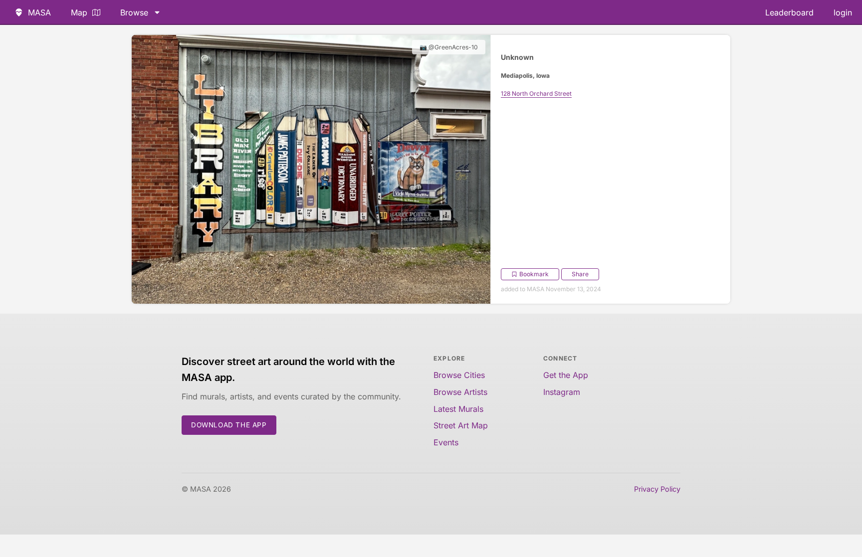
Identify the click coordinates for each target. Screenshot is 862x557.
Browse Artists (460, 392)
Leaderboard (789, 12)
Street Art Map (460, 425)
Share (580, 274)
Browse (134, 12)
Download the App (229, 425)
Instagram (561, 392)
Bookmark (534, 274)
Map (79, 12)
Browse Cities (459, 375)
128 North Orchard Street (536, 93)
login (843, 12)
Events (445, 442)
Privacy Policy (657, 489)
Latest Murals (458, 409)
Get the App (565, 375)
